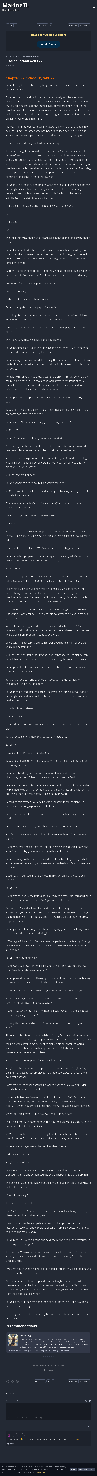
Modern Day (53, 1351)
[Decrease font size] (7, 25)
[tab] (40, 1356)
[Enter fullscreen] (51, 25)
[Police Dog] (13, 1340)
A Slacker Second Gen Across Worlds (22, 56)
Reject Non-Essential (86, 1469)
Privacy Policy (41, 1472)
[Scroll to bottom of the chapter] (81, 25)
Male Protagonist (41, 1351)
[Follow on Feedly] (12, 1381)
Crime (10, 1351)
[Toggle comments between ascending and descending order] (89, 1427)
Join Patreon (50, 44)
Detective (17, 1351)
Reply (11, 1444)
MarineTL (15, 5)
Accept (73, 1469)
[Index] (53, 1381)
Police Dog (25, 1335)
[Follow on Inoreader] (17, 1381)
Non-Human (64, 1351)
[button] (40, 1381)
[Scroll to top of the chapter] (81, 1381)
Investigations (28, 1351)
